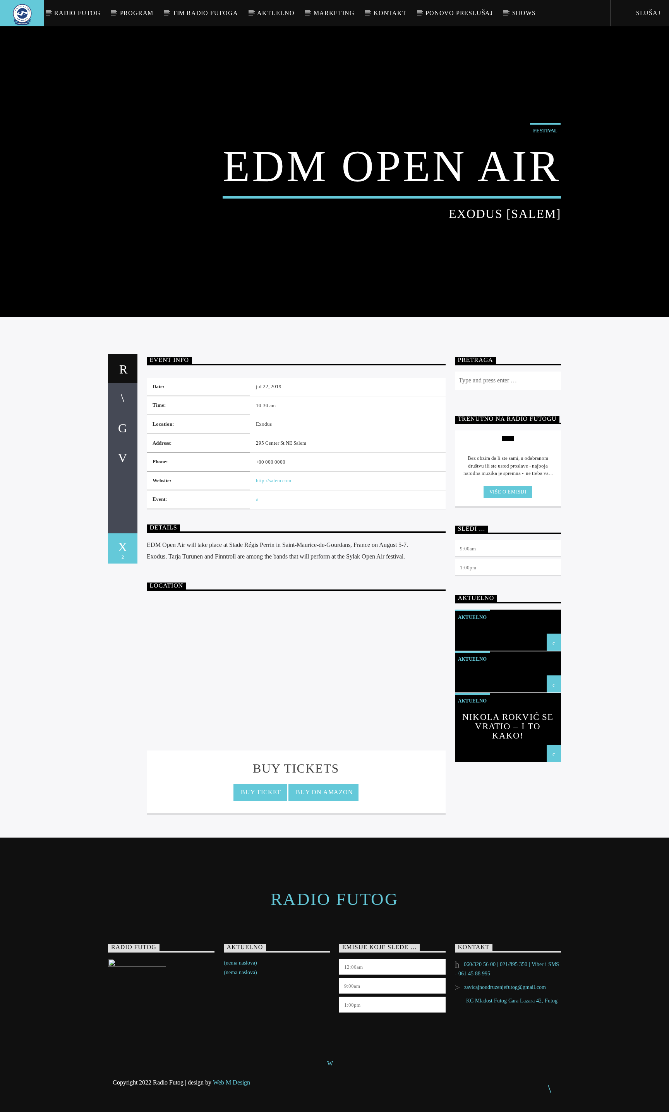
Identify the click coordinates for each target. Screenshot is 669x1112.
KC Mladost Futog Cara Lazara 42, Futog (512, 1001)
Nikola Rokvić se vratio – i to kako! (507, 726)
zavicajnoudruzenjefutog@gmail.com (505, 987)
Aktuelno (275, 13)
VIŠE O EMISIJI (508, 492)
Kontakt (390, 13)
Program (137, 13)
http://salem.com (273, 480)
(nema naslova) (240, 963)
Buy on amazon (323, 792)
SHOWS (524, 13)
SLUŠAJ (647, 13)
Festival (545, 131)
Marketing (334, 13)
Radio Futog (77, 13)
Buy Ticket (260, 792)
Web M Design (231, 1082)
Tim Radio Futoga (205, 13)
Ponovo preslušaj (459, 13)
